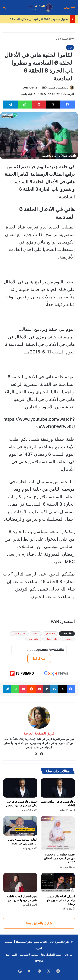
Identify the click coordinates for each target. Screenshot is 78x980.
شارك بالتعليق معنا (39, 923)
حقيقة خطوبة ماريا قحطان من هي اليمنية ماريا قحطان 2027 (59, 858)
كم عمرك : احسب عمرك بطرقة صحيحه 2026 (40, 19)
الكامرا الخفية (19, 633)
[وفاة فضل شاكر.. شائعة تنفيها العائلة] (58, 788)
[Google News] (56, 673)
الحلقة (36, 633)
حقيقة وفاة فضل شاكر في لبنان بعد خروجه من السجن (21, 803)
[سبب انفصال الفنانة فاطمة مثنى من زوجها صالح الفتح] (20, 882)
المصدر (68, 639)
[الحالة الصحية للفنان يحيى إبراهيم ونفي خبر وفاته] (20, 825)
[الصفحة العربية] (39, 7)
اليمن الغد (11, 954)
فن (57, 38)
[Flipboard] (22, 673)
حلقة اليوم (33, 639)
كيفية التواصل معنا (51, 954)
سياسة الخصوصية (29, 954)
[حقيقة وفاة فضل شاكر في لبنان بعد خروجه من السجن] (20, 788)
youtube (50, 633)
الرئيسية (66, 38)
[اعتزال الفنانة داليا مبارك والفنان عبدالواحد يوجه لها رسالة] (58, 882)
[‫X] (36, 754)
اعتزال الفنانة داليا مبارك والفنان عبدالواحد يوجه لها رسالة (60, 900)
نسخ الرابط (39, 658)
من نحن (68, 954)
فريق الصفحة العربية (58, 87)
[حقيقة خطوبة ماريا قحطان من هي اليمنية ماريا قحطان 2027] (58, 833)
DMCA (39, 961)
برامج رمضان (52, 639)
